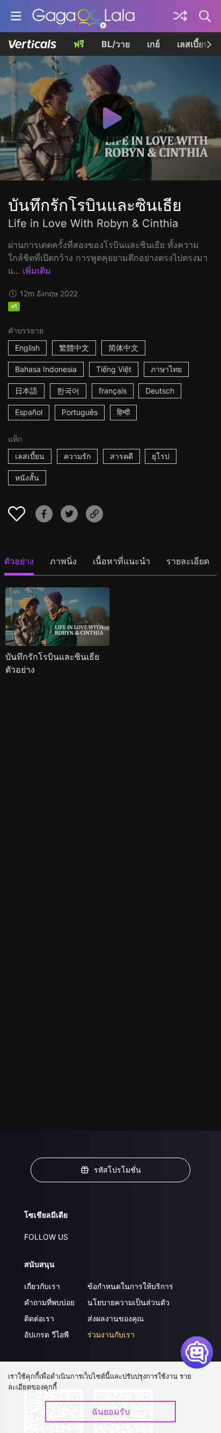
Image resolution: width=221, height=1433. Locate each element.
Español (28, 412)
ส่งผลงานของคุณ (115, 1318)
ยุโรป (161, 456)
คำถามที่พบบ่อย (49, 1302)
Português (80, 412)
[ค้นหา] (205, 16)
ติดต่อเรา (39, 1318)
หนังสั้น (27, 477)
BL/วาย (115, 44)
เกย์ (153, 44)
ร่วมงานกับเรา (111, 1334)
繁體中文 (74, 347)
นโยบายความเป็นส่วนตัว (128, 1302)
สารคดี (121, 456)
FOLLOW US (46, 1236)
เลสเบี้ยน (193, 44)
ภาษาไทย (166, 369)
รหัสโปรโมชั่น (117, 1169)
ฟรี (78, 44)
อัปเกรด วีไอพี (46, 1334)
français (113, 390)
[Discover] (180, 16)
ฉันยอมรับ (111, 1411)
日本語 (26, 390)
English (27, 347)
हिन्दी (123, 412)
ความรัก (77, 456)
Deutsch (159, 390)
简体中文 (123, 347)
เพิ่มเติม (37, 270)
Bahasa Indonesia (46, 369)
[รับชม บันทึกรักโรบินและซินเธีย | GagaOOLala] (83, 16)
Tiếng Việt (113, 369)
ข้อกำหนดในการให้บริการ (130, 1286)
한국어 (68, 390)
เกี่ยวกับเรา (42, 1286)
